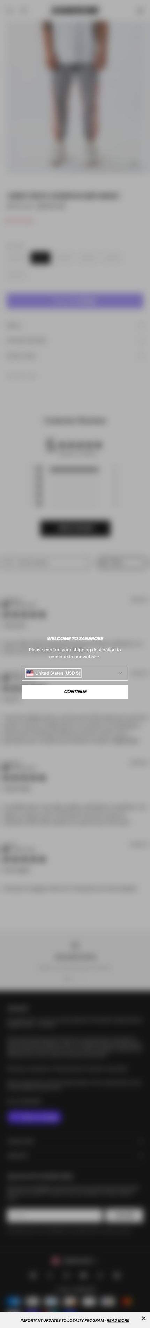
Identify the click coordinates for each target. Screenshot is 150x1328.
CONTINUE (75, 692)
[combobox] (53, 673)
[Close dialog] (143, 1318)
